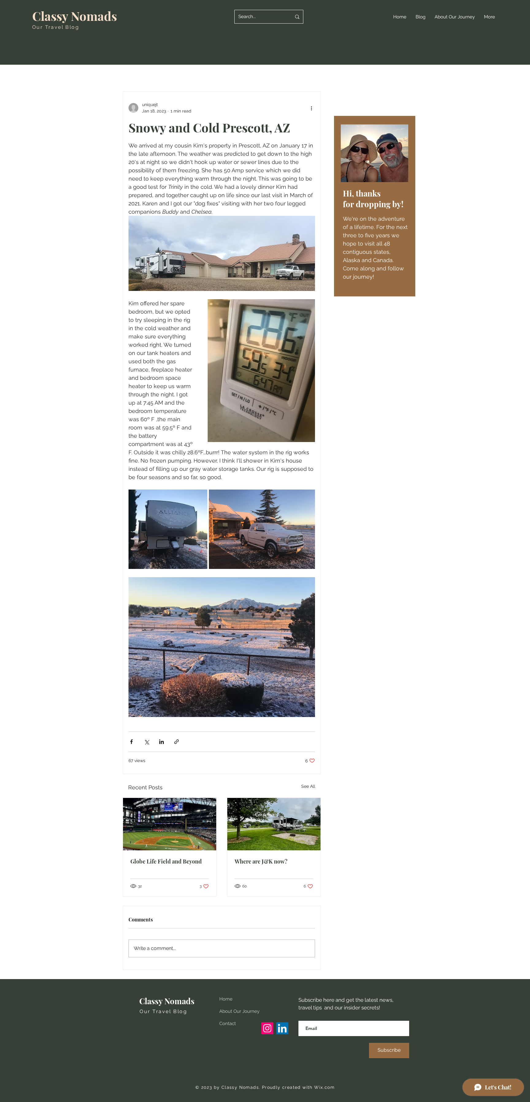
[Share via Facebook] (131, 742)
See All (308, 786)
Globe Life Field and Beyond (166, 861)
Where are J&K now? (261, 861)
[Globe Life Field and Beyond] (169, 824)
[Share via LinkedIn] (161, 742)
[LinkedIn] (282, 1028)
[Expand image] (168, 529)
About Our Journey (239, 1011)
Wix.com (324, 1087)
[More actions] (311, 108)
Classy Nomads (74, 16)
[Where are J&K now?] (274, 824)
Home (225, 999)
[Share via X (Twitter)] (146, 742)
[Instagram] (267, 1028)
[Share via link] (176, 742)
